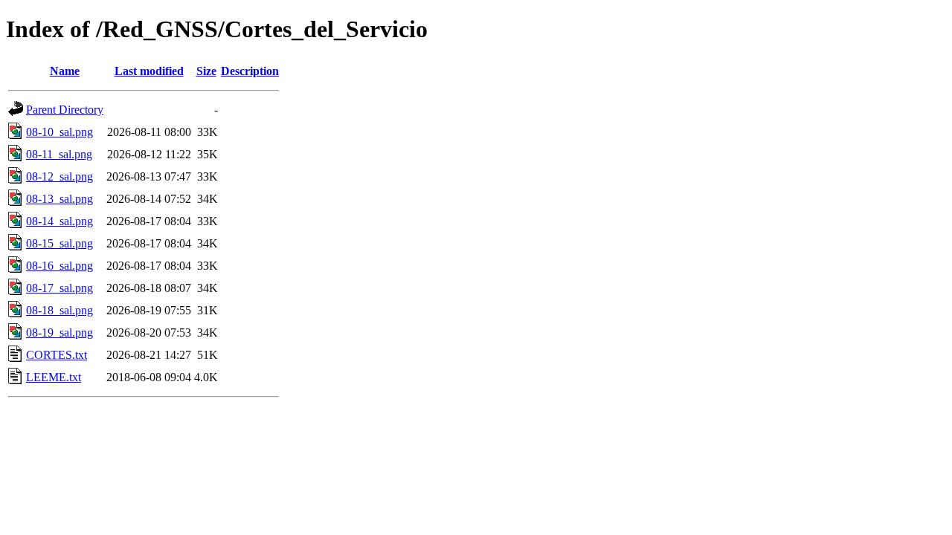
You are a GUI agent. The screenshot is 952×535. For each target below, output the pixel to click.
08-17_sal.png (59, 288)
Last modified (149, 71)
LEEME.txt (53, 377)
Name (65, 71)
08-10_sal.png (59, 132)
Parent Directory (64, 109)
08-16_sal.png (59, 265)
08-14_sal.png (59, 221)
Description (250, 71)
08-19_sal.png (59, 332)
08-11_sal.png (59, 154)
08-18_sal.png (59, 310)
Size (206, 71)
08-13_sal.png (59, 198)
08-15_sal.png (59, 243)
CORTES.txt (56, 354)
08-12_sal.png (59, 176)
